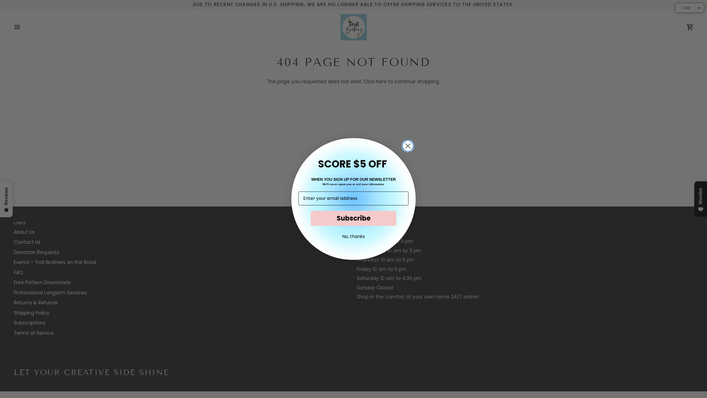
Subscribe (354, 218)
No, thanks (353, 236)
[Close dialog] (407, 145)
